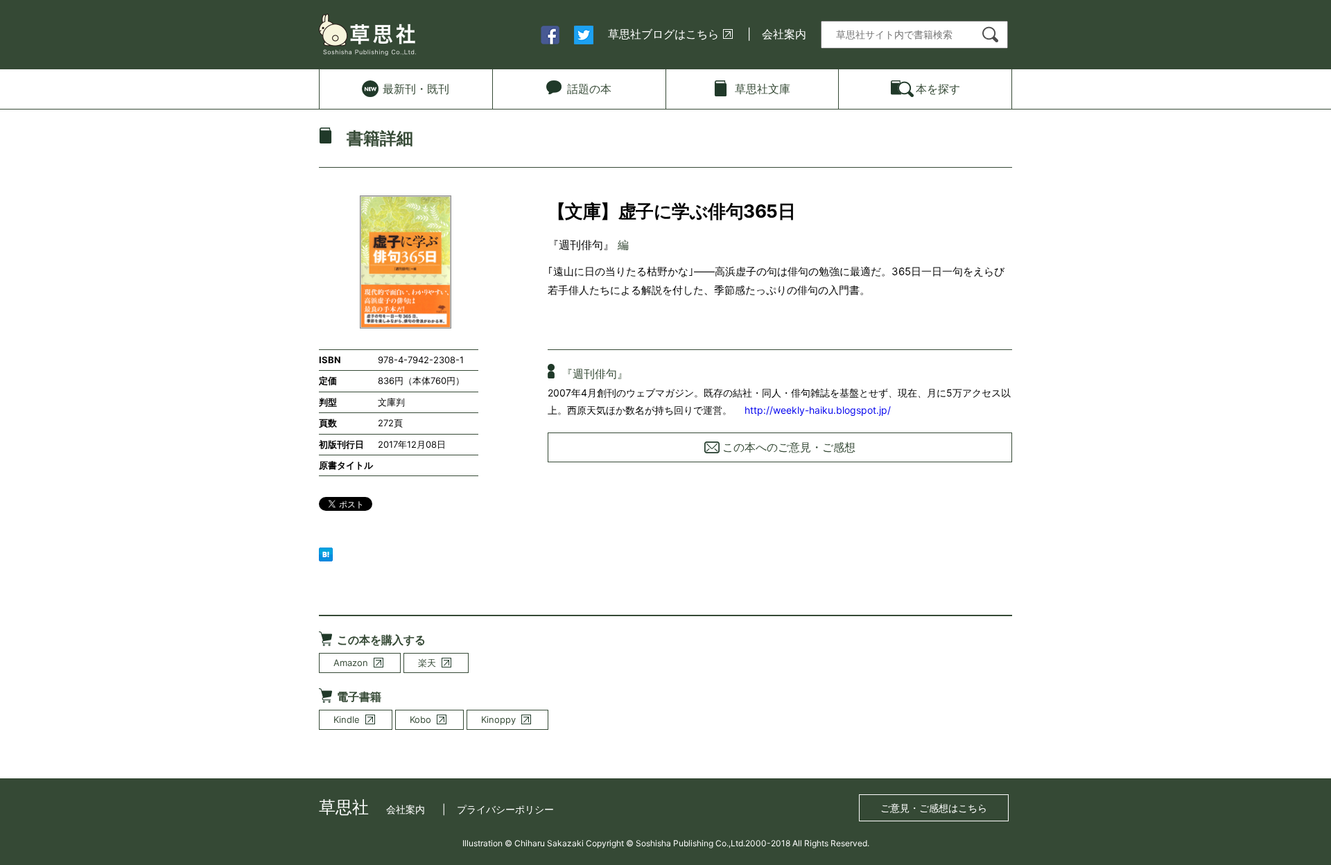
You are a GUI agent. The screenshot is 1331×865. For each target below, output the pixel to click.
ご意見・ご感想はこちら (933, 808)
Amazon (350, 662)
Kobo (420, 719)
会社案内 (784, 34)
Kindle (346, 719)
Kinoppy (498, 719)
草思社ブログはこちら (663, 34)
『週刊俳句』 (581, 245)
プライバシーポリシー (505, 809)
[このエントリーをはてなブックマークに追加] (326, 553)
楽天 (427, 662)
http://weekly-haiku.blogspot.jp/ (818, 410)
